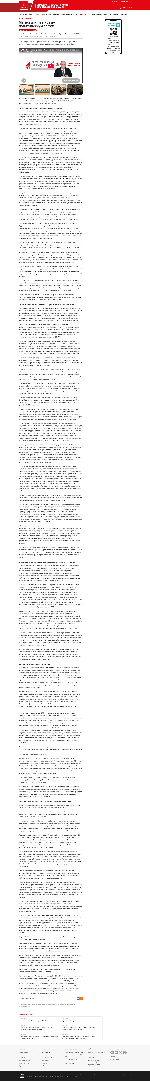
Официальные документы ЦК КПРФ (73, 1055)
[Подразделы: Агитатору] (129, 14)
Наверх (128, 1075)
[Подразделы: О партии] (60, 14)
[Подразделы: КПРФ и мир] (119, 14)
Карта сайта (91, 1057)
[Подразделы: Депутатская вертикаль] (108, 14)
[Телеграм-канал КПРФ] (112, 1)
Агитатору (124, 14)
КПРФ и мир (114, 14)
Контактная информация (26, 1055)
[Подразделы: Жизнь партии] (90, 14)
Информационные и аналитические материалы (73, 1060)
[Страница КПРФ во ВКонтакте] (115, 1)
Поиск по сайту (127, 8)
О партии (56, 14)
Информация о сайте (94, 1065)
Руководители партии (69, 14)
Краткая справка (23, 1052)
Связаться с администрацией (96, 1052)
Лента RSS (113, 1056)
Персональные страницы (26, 1066)
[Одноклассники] (81, 998)
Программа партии (24, 1060)
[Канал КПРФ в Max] (117, 1)
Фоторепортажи (69, 1063)
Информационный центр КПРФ (74, 1052)
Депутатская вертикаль (99, 14)
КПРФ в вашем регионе (43, 14)
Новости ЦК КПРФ (27, 19)
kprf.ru (80, 1075)
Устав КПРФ (22, 1057)
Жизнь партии (83, 14)
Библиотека (45, 1066)
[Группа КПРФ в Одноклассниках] (120, 1)
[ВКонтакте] (78, 998)
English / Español (126, 1)
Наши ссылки (91, 1055)
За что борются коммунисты (50, 1055)
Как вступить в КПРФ (26, 14)
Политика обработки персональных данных (94, 1061)
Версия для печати (28, 998)
